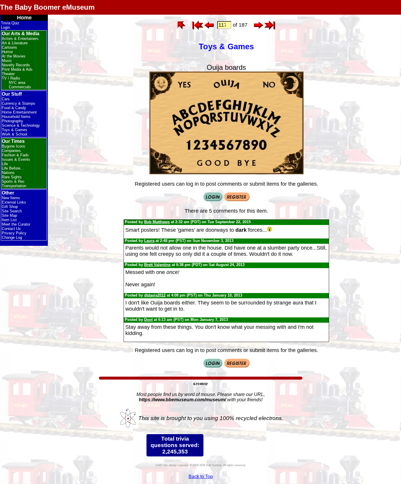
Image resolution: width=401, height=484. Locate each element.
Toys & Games (14, 130)
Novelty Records (16, 65)
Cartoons (9, 47)
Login (5, 27)
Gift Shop (10, 206)
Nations (8, 172)
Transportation (14, 186)
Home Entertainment (19, 112)
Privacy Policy (14, 233)
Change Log (12, 237)
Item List (9, 220)
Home (24, 18)
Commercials (20, 87)
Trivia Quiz (10, 23)
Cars (6, 99)
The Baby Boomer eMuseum (47, 7)
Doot (148, 319)
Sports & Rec (13, 181)
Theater (8, 74)
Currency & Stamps (18, 103)
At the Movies (14, 56)
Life (5, 164)
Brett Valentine (157, 265)
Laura (149, 240)
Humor (7, 52)
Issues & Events (16, 159)
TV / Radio (11, 78)
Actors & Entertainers (20, 38)
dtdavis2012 (155, 295)
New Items (11, 198)
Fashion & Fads (15, 155)
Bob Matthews (157, 222)
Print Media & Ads (17, 69)
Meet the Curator (16, 224)
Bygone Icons (13, 146)
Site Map (9, 215)
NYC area (17, 82)
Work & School (14, 134)
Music (7, 60)
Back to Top (200, 476)
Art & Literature (15, 43)
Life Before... (13, 168)
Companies (11, 150)
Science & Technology (21, 125)
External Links (14, 202)
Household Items (16, 116)
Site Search (12, 211)
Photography (12, 121)
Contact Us (11, 228)
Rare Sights (12, 177)
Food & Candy (14, 108)
